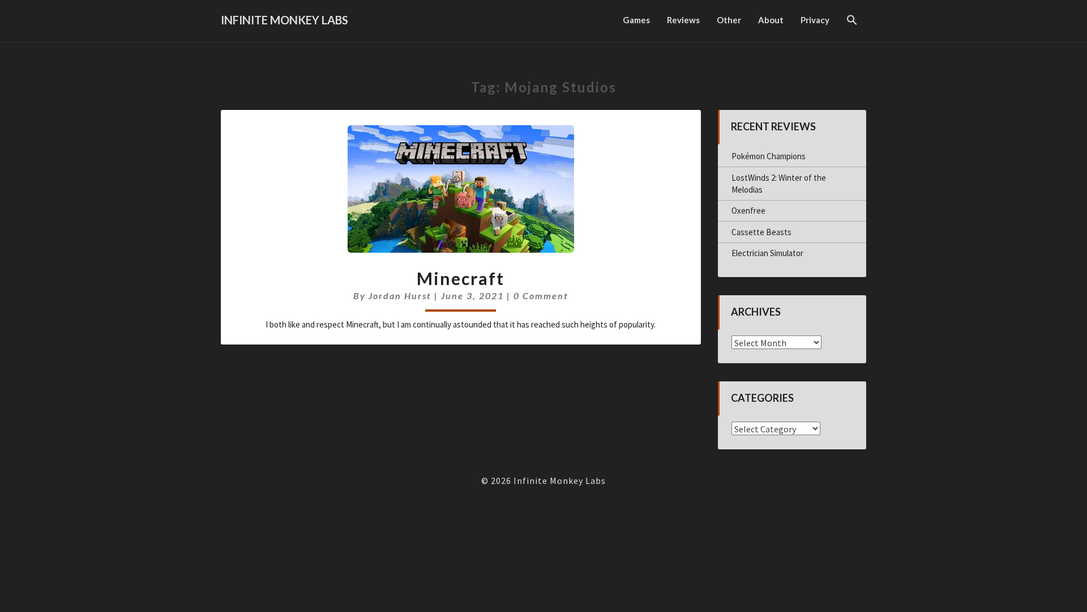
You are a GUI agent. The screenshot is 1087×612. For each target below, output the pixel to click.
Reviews (683, 20)
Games (636, 20)
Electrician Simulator (767, 253)
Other (729, 20)
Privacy (815, 20)
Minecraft (460, 278)
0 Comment (540, 295)
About (771, 20)
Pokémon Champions (768, 156)
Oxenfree (748, 210)
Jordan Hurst (400, 295)
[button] (852, 21)
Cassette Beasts (761, 232)
